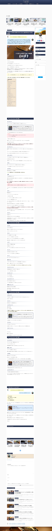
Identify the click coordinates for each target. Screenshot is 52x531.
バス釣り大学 (26, 527)
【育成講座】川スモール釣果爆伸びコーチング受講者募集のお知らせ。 (10, 24)
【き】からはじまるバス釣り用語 (11, 88)
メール (8, 477)
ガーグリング (10, 82)
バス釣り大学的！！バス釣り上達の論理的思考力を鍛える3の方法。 (26, 24)
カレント (10, 87)
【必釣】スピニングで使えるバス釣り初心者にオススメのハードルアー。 (24, 518)
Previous (7, 22)
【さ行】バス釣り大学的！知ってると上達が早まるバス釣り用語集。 (23, 505)
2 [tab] (24, 26)
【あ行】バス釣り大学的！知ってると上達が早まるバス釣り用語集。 (17, 523)
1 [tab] (23, 26)
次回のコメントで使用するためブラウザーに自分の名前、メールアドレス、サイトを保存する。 (18, 483)
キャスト (10, 89)
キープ (10, 92)
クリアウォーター (11, 99)
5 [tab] (27, 26)
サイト (8, 480)
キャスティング (10, 94)
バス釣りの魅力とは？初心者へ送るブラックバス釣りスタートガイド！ (24, 499)
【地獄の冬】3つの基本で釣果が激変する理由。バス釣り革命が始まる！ (17, 446)
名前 (8, 474)
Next (45, 22)
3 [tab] (25, 26)
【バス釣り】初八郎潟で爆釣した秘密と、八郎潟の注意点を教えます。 (42, 24)
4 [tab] (26, 26)
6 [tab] (28, 26)
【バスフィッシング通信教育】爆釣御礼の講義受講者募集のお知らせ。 (18, 24)
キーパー (10, 91)
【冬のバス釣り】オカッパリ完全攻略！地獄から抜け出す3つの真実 (30, 446)
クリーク (10, 98)
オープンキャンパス (10, 459)
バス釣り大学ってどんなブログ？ (11, 105)
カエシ (9, 84)
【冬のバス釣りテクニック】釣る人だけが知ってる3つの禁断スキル (24, 446)
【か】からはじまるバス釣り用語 (11, 81)
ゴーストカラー (10, 102)
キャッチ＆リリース (11, 95)
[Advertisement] (26, 10)
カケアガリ (10, 85)
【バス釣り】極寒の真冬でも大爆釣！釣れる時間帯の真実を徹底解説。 (10, 446)
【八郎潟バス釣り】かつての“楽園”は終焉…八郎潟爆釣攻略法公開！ (34, 24)
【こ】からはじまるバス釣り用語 (11, 101)
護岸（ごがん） (10, 103)
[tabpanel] (10, 21)
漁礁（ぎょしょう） (11, 96)
